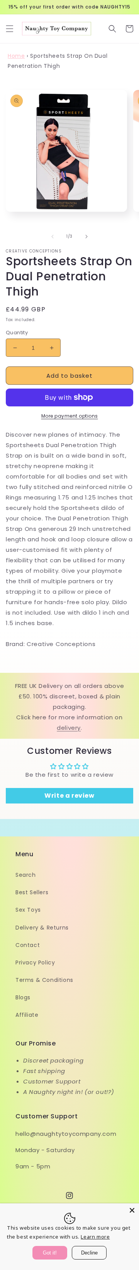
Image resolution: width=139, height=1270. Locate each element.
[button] (9, 28)
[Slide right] (86, 236)
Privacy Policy (35, 962)
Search (25, 875)
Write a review (69, 795)
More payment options (69, 416)
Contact (27, 945)
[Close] (132, 1210)
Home (16, 56)
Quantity (17, 332)
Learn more (95, 1236)
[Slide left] (52, 236)
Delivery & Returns (42, 927)
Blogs (23, 997)
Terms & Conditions (44, 980)
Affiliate (26, 1015)
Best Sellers (31, 892)
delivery (69, 728)
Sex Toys (28, 910)
